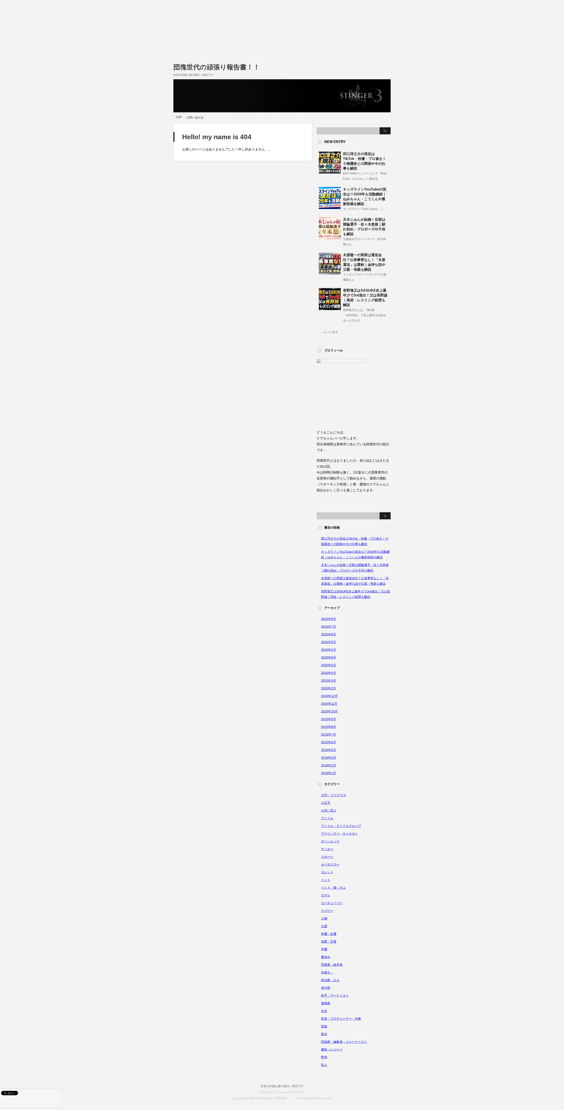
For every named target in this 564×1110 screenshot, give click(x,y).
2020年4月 (328, 673)
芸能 (324, 1026)
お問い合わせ (195, 117)
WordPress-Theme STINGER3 (282, 1092)
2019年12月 (329, 696)
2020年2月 (328, 688)
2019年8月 (328, 727)
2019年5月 (328, 750)
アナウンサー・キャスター (339, 833)
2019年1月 (328, 773)
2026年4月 (328, 649)
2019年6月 (328, 742)
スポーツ (327, 856)
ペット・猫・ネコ (333, 887)
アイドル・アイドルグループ (341, 826)
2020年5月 (328, 665)
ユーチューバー (332, 903)
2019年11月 (329, 703)
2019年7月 (328, 734)
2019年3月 (328, 757)
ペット (325, 880)
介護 (324, 926)
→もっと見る (330, 332)
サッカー (327, 849)
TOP (179, 117)
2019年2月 (328, 765)
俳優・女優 (328, 934)
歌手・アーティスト (335, 995)
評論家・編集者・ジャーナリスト (344, 1041)
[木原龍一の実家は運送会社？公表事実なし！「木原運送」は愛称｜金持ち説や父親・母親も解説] (330, 273)
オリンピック (330, 841)
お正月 (325, 803)
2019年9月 (328, 719)
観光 (324, 1034)
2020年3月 (328, 680)
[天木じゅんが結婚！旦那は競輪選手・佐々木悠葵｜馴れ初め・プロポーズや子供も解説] (330, 237)
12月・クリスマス (333, 795)
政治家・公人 (330, 980)
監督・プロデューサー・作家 (341, 1018)
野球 (324, 1057)
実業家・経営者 (332, 964)
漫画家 (325, 1003)
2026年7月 (328, 626)
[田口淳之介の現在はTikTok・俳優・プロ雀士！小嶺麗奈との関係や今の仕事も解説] (330, 172)
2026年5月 (328, 642)
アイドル (327, 818)
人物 (324, 918)
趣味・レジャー (332, 1049)
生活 (324, 1011)
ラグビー (327, 910)
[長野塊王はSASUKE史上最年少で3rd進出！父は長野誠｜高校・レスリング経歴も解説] (330, 308)
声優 (324, 949)
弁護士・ (327, 972)
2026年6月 (328, 634)
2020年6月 (328, 657)
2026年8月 (328, 619)
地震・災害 (328, 941)
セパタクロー (330, 864)
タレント (327, 872)
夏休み (325, 957)
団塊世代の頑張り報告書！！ (216, 67)
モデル (325, 895)
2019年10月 (329, 711)
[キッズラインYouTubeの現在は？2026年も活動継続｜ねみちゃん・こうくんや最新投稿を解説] (330, 207)
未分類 (325, 988)
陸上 (324, 1065)
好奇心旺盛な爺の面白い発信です (282, 1086)
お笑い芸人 (328, 810)
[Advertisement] (132, 31)
